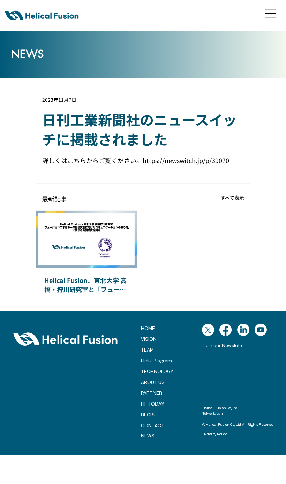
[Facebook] (225, 330)
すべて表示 (232, 197)
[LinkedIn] (243, 330)
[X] (208, 330)
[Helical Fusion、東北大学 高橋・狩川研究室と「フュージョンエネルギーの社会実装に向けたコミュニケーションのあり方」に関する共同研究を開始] (86, 239)
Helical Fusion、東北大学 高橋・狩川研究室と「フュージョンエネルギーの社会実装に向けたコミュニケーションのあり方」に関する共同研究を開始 (85, 285)
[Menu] (271, 14)
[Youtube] (261, 330)
